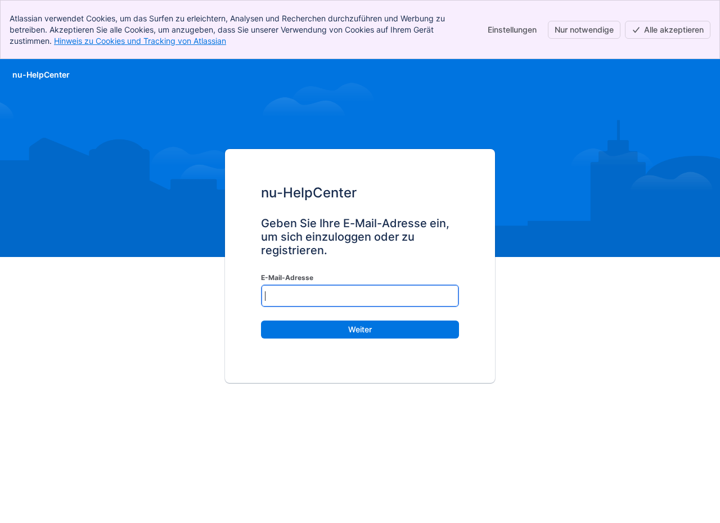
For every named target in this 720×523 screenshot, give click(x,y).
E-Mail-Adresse (287, 277)
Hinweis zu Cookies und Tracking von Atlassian (140, 41)
